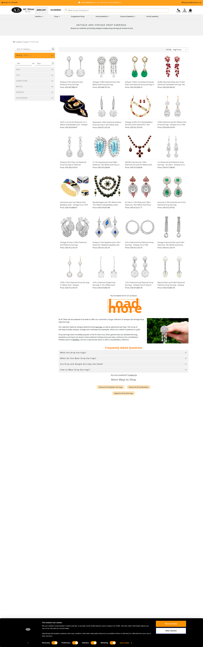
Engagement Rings (78, 16)
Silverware (56, 10)
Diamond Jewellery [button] (127, 16)
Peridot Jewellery (152, 16)
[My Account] (184, 10)
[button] (66, 10)
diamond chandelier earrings (110, 387)
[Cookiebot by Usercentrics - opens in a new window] (28, 642)
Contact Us (132, 375)
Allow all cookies (171, 624)
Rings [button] (56, 16)
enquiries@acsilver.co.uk (192, 2)
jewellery (75, 339)
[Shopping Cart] (190, 10)
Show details (124, 643)
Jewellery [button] (38, 16)
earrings (98, 327)
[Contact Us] (178, 10)
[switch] (75, 642)
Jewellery (41, 10)
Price (24, 55)
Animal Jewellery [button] (102, 16)
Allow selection (171, 631)
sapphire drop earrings (123, 393)
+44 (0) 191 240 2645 (10, 2)
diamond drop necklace (138, 387)
